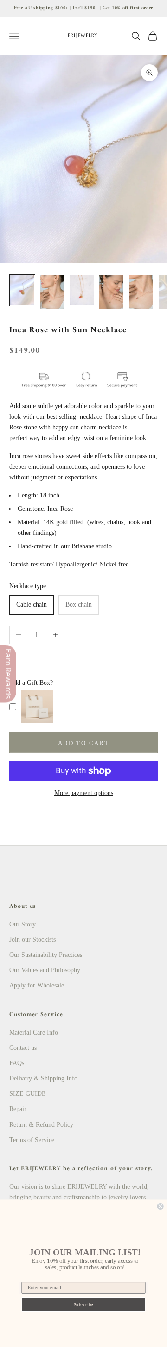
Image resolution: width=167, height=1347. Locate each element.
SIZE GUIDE (27, 1093)
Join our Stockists (32, 939)
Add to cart (83, 742)
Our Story (22, 924)
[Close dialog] (160, 1206)
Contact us (23, 1047)
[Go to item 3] (82, 290)
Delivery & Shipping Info (43, 1078)
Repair (17, 1108)
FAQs (16, 1063)
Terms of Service (31, 1139)
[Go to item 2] (52, 292)
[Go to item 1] (22, 290)
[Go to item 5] (141, 292)
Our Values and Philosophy (44, 970)
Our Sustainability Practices (45, 954)
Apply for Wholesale (36, 985)
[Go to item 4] (111, 292)
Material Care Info (33, 1032)
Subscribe (83, 1304)
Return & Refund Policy (41, 1124)
